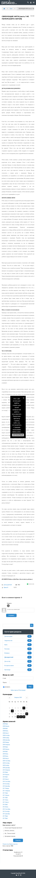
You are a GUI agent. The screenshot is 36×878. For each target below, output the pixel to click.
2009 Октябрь (6, 763)
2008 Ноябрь (6, 737)
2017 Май (5, 818)
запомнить (7, 687)
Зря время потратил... (10, 836)
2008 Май (5, 728)
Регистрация (22, 690)
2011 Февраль (6, 790)
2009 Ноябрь (6, 765)
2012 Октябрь (6, 811)
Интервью (7, 653)
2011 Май (5, 797)
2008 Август (6, 733)
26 (18, 716)
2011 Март (5, 793)
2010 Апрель (6, 774)
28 (23, 716)
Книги (5, 644)
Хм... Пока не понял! (10, 833)
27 (20, 716)
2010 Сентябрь (6, 781)
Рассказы (7, 649)
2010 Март (5, 772)
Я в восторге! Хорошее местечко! (13, 827)
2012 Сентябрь (6, 809)
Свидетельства (8, 640)
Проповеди (7, 669)
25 (15, 716)
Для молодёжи (8, 636)
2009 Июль (5, 756)
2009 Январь (6, 742)
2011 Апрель (6, 795)
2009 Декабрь (6, 767)
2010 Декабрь (6, 786)
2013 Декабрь (6, 813)
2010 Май (5, 777)
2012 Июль (5, 807)
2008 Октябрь (6, 735)
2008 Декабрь (6, 740)
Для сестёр (7, 661)
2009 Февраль (6, 744)
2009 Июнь (5, 754)
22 (26, 713)
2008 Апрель (6, 726)
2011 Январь (6, 788)
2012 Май (5, 804)
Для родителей (8, 584)
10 (12, 711)
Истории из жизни (9, 665)
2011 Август (6, 802)
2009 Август (6, 758)
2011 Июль (5, 800)
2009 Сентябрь (6, 760)
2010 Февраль (6, 770)
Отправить (11, 615)
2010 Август (6, 779)
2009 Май (5, 751)
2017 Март (5, 816)
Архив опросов (13, 844)
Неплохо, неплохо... (10, 830)
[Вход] (8, 605)
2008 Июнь (5, 730)
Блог (11, 8)
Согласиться (18, 435)
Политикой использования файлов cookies (16, 429)
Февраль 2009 (18, 697)
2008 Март (5, 724)
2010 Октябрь (6, 783)
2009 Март (5, 747)
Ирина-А (6, 587)
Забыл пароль (14, 690)
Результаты (6, 844)
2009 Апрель (6, 749)
